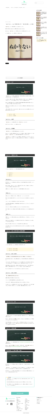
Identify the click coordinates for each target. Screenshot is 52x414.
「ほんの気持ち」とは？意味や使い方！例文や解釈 (44, 28)
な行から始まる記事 (20, 393)
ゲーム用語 (26, 404)
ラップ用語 (18, 409)
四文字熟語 (26, 401)
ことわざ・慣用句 (19, 401)
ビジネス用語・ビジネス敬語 (20, 403)
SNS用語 (26, 409)
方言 (25, 403)
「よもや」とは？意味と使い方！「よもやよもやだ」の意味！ (44, 23)
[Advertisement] (20, 15)
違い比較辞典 (38, 403)
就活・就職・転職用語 (19, 410)
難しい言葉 (18, 404)
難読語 (17, 402)
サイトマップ (38, 401)
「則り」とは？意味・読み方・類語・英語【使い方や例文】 (44, 18)
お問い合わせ (42, 40)
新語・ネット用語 (27, 402)
